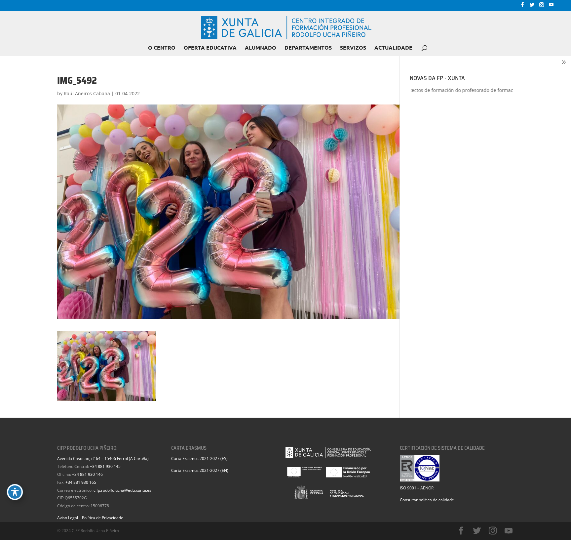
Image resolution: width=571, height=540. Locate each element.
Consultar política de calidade (427, 500)
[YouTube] (551, 6)
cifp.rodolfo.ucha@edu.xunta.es (122, 490)
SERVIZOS (353, 48)
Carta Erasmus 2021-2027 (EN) (199, 470)
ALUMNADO (260, 48)
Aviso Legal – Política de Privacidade (90, 517)
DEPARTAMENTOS (308, 48)
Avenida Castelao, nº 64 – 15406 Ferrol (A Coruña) (103, 458)
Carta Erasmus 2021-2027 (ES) (199, 458)
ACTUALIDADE (393, 48)
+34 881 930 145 (105, 466)
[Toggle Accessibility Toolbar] (15, 492)
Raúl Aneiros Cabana (87, 93)
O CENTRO (161, 48)
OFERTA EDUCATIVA (210, 48)
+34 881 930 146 (87, 474)
